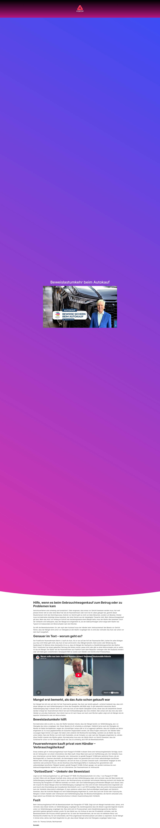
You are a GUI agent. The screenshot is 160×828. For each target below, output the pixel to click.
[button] (4, 8)
